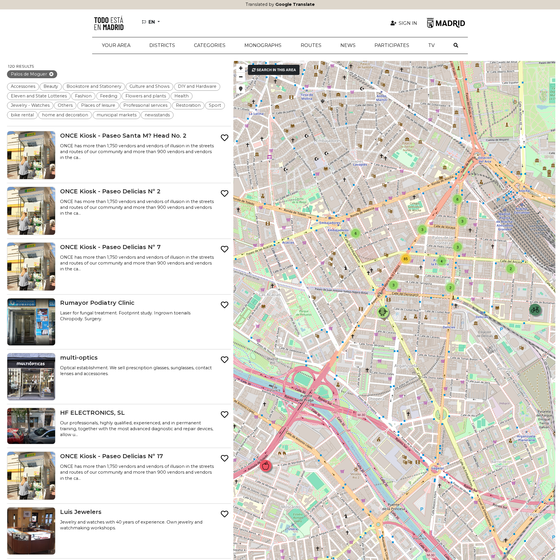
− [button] (241, 76)
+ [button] (241, 68)
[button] (162, 45)
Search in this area (276, 69)
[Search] (456, 45)
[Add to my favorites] (224, 138)
